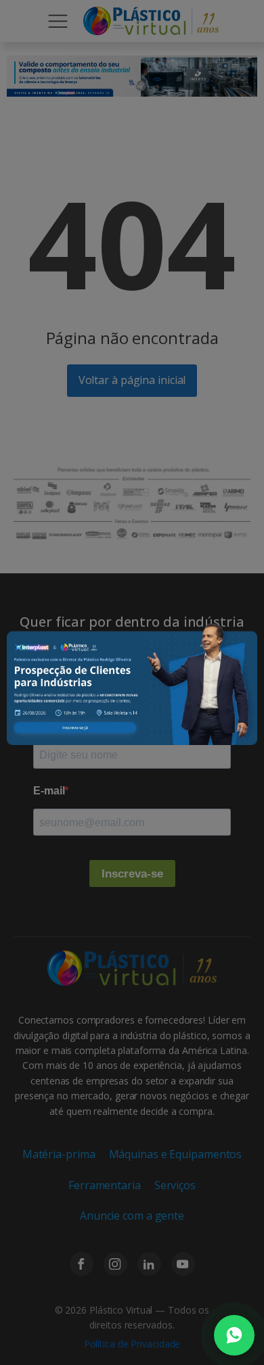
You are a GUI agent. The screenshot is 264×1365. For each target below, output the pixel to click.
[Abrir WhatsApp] (234, 1335)
